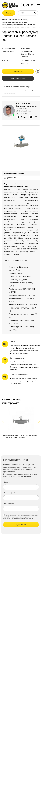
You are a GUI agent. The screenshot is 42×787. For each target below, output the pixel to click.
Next (38, 420)
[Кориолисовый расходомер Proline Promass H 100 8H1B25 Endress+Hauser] (21, 424)
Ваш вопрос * (9, 503)
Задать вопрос (21, 524)
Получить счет (18, 71)
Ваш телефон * (9, 493)
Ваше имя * (8, 482)
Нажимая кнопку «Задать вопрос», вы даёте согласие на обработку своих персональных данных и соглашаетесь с (20, 517)
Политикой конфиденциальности (23, 519)
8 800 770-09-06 (21, 113)
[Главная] (10, 5)
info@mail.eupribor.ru (23, 111)
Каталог (9, 13)
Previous (3, 420)
